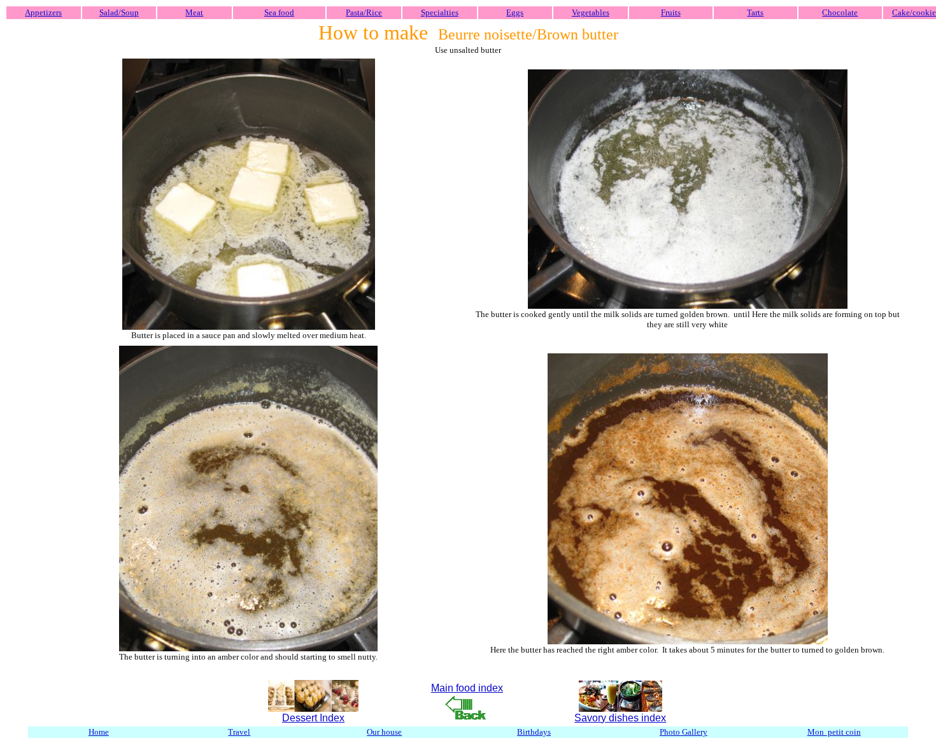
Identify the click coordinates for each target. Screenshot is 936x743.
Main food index (467, 688)
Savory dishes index (620, 717)
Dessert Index (313, 717)
